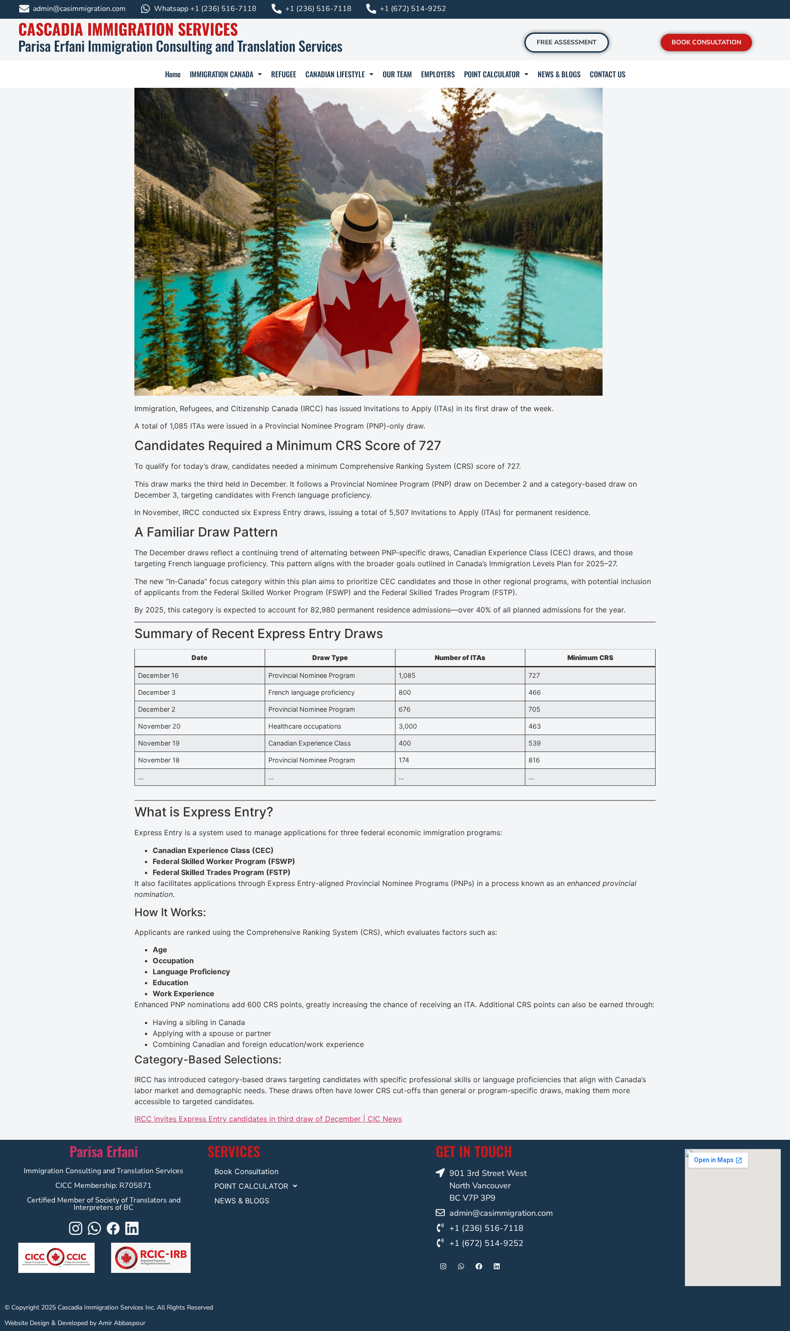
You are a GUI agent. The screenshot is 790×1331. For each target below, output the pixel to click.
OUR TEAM (397, 74)
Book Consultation (246, 1171)
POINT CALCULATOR (492, 74)
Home (173, 74)
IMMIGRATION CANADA (221, 74)
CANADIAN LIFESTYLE (335, 74)
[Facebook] (113, 1228)
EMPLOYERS (438, 74)
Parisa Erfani (103, 1151)
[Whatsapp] (94, 1228)
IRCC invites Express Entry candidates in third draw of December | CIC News (268, 1118)
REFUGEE (283, 74)
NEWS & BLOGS (559, 74)
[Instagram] (76, 1228)
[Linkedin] (132, 1228)
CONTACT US (607, 74)
